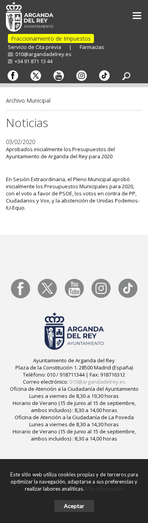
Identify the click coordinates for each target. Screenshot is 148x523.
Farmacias (92, 47)
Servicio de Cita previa (34, 47)
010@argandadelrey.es (42, 54)
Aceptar (74, 505)
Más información (104, 489)
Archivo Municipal (28, 100)
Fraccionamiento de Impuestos (51, 38)
